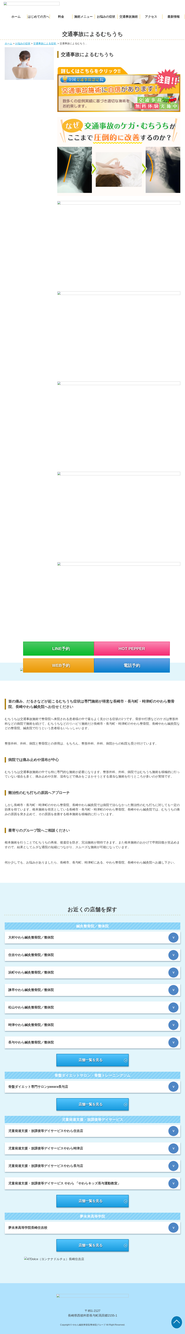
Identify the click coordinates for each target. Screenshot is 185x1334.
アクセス (151, 16)
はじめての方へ (38, 16)
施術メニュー (83, 16)
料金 (61, 16)
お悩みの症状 (106, 16)
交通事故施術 (128, 16)
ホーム (16, 16)
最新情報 (173, 16)
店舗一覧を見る (91, 1060)
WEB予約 (61, 665)
